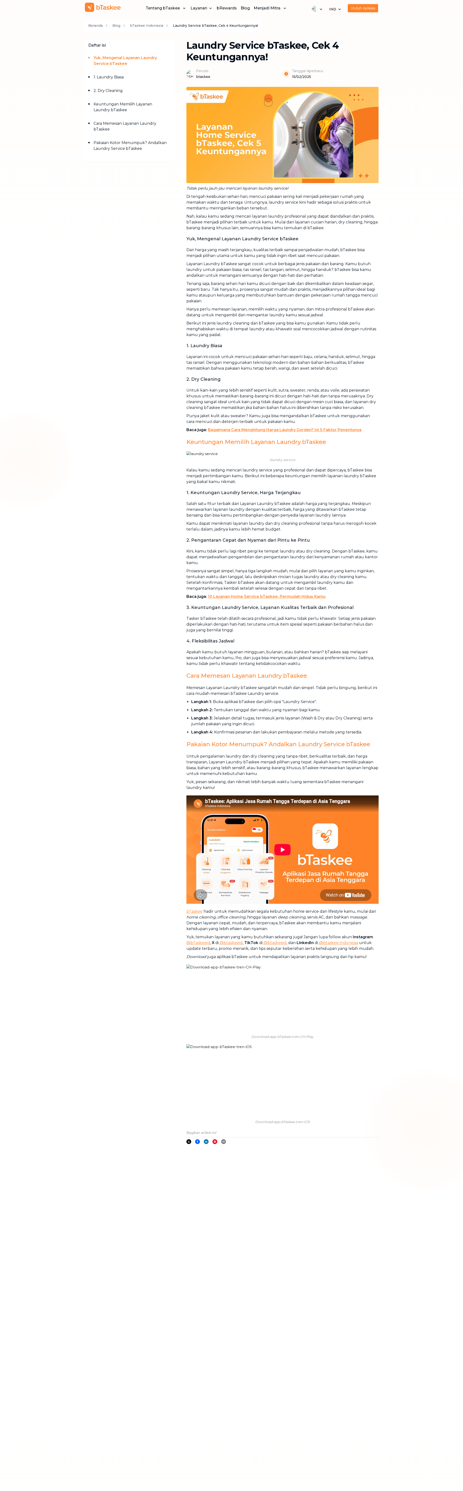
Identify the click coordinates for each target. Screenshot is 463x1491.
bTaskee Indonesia (146, 25)
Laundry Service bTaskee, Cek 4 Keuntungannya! (215, 25)
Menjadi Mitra (267, 8)
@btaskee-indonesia (338, 942)
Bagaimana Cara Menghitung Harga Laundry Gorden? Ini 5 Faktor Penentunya (284, 430)
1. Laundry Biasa (109, 77)
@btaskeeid (231, 942)
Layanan (199, 8)
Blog (245, 8)
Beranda (95, 25)
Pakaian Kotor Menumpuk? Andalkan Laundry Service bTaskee (130, 145)
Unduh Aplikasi (363, 8)
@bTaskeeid (198, 942)
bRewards (227, 8)
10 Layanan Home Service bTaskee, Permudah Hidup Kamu (267, 596)
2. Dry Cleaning (108, 90)
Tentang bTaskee (163, 8)
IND (332, 9)
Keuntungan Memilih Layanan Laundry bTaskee (123, 107)
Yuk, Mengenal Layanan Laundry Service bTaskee (125, 60)
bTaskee (194, 911)
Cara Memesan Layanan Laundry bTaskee (125, 126)
